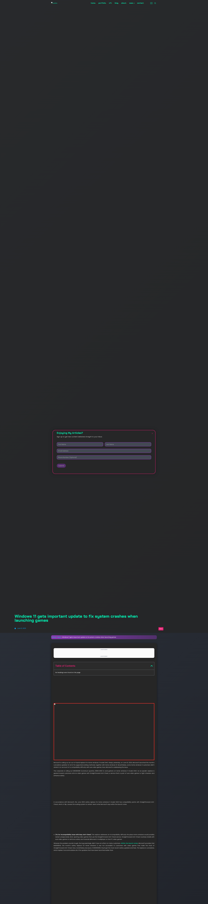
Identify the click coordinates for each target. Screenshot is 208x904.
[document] (104, 452)
